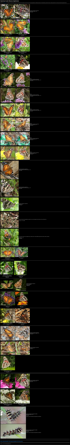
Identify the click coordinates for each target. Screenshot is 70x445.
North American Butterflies (13, 441)
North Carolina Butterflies (4, 441)
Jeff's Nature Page (20, 441)
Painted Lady (5, 2)
